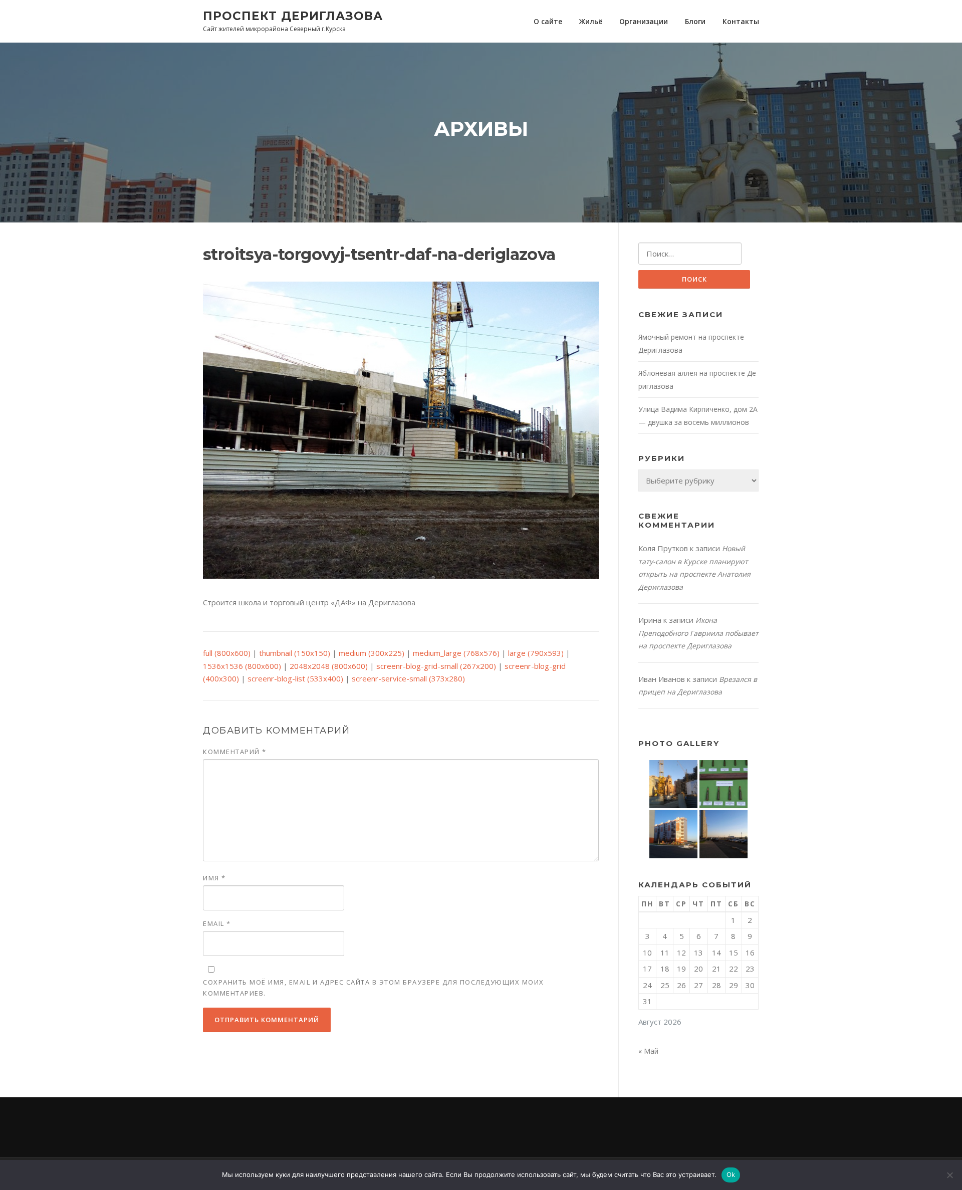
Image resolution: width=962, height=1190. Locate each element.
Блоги (695, 21)
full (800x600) (227, 653)
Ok (731, 1174)
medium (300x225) (371, 653)
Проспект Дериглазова (293, 16)
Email (217, 923)
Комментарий (235, 751)
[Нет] (949, 1175)
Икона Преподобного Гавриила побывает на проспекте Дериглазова (698, 632)
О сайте (548, 21)
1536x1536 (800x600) (242, 666)
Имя (214, 877)
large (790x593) (536, 653)
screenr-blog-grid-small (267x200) (436, 666)
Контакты (741, 21)
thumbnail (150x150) (294, 653)
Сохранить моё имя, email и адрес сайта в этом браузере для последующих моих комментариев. (373, 988)
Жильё (590, 21)
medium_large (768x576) (456, 653)
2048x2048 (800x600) (329, 666)
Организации (643, 21)
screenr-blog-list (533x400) (295, 678)
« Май (648, 1051)
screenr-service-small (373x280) (408, 678)
